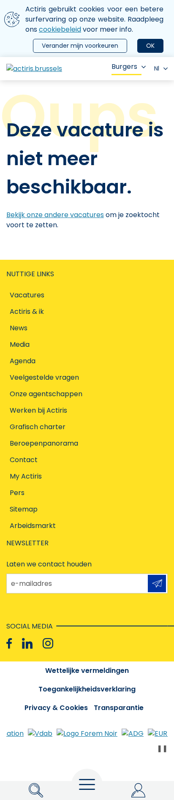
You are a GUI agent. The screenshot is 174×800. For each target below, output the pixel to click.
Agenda (22, 361)
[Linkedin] (27, 643)
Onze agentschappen (46, 394)
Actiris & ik (27, 311)
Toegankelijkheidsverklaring (87, 689)
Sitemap (24, 509)
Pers (17, 493)
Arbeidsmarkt (33, 526)
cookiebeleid (60, 29)
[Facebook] (9, 643)
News (18, 328)
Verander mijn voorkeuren (80, 45)
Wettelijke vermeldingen (87, 670)
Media (20, 344)
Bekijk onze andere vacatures (55, 215)
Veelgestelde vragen (44, 377)
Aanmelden (157, 583)
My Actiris (26, 476)
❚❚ (162, 748)
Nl (156, 68)
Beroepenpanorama (44, 443)
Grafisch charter (37, 427)
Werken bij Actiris (38, 410)
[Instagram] (48, 643)
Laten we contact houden (49, 564)
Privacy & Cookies (56, 708)
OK (150, 45)
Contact (24, 460)
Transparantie (119, 708)
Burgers (124, 66)
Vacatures (27, 295)
